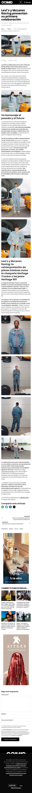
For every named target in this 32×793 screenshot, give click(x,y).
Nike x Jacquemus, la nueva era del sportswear (12, 523)
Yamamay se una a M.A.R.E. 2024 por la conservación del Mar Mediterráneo (21, 518)
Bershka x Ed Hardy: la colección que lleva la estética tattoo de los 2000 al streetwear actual (8, 626)
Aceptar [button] (12, 785)
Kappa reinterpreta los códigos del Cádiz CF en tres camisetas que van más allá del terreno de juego (8, 605)
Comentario (5, 694)
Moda (4, 60)
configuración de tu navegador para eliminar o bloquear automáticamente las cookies (15, 765)
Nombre (4, 714)
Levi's (16, 528)
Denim (11, 528)
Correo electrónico (7, 720)
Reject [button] (21, 785)
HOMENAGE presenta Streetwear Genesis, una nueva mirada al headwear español (23, 605)
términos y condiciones (17, 735)
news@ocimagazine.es (24, 733)
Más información (16, 788)
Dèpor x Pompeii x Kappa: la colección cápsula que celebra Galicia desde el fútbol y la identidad (23, 626)
